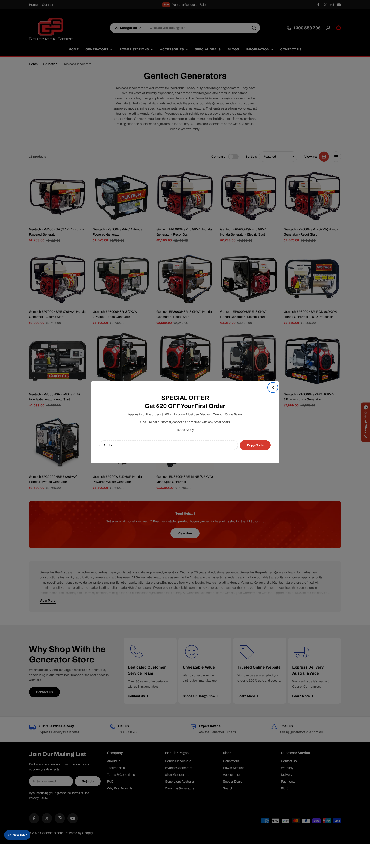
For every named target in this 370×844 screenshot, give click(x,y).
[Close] (273, 387)
